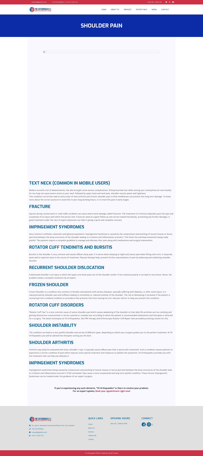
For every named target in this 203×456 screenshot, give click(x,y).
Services (127, 9)
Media (154, 9)
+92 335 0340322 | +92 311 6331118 (64, 2)
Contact (165, 9)
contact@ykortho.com (39, 2)
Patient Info (141, 9)
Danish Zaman (113, 453)
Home (104, 9)
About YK (115, 9)
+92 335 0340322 (38, 429)
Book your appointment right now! (112, 391)
